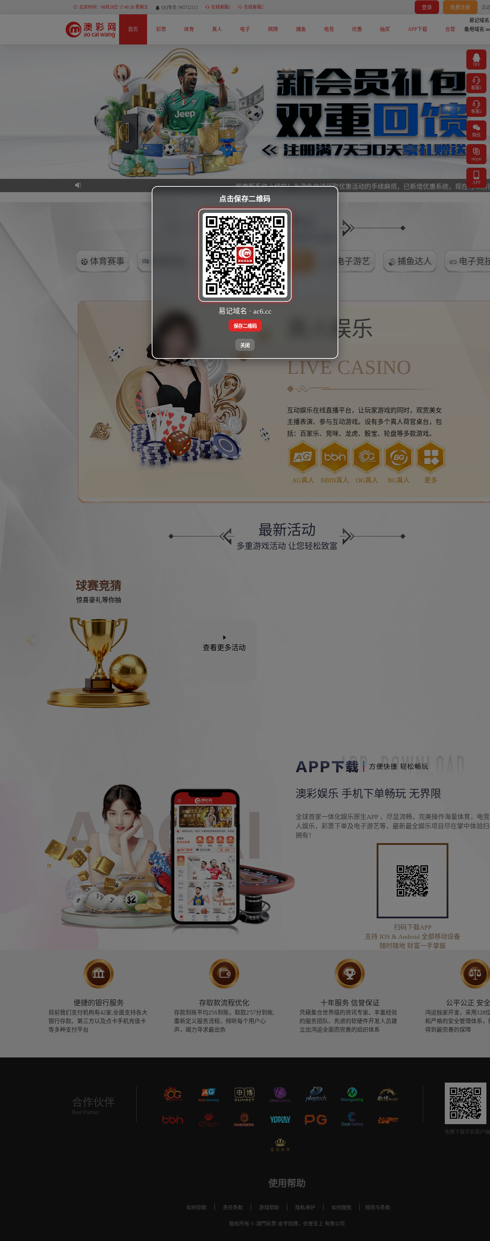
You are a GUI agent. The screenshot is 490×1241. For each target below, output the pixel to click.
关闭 (245, 345)
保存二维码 (245, 326)
